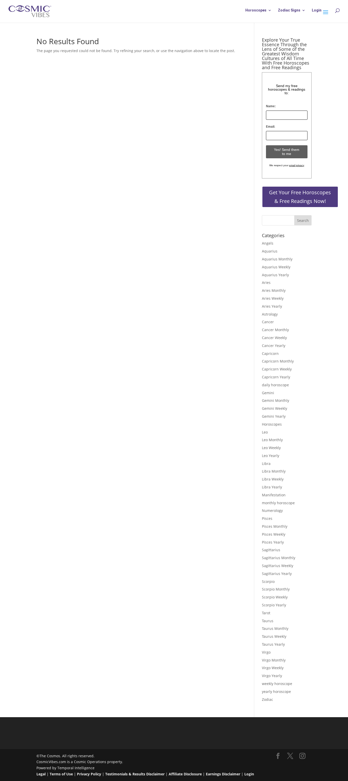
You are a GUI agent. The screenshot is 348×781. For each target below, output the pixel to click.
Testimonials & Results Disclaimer (135, 774)
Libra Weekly (273, 479)
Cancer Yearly (273, 345)
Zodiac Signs (289, 10)
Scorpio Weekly (275, 597)
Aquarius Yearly (275, 274)
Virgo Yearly (272, 675)
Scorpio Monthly (276, 589)
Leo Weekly (271, 447)
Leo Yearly (270, 455)
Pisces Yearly (273, 542)
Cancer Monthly (275, 329)
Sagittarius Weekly (277, 565)
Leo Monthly (272, 439)
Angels (267, 243)
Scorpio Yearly (274, 605)
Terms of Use (61, 774)
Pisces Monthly (274, 526)
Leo (265, 432)
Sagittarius (271, 549)
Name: (271, 106)
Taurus (267, 620)
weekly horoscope (277, 683)
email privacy (296, 165)
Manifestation (274, 494)
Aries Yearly (272, 306)
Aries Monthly (274, 290)
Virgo (266, 652)
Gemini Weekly (274, 408)
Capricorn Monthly (278, 361)
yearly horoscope (276, 691)
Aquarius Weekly (276, 267)
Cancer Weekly (274, 337)
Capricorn (270, 353)
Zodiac (267, 699)
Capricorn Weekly (277, 369)
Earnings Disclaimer (223, 774)
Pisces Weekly (273, 534)
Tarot (266, 612)
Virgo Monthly (274, 660)
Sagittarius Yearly (277, 573)
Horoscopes (255, 10)
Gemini (268, 392)
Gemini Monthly (275, 400)
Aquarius (269, 251)
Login (317, 10)
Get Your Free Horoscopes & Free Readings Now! (300, 197)
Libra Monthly (274, 471)
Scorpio (268, 581)
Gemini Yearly (274, 416)
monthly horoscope (278, 502)
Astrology (270, 314)
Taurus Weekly (274, 636)
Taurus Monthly (275, 628)
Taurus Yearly (273, 644)
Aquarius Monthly (277, 259)
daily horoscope (275, 384)
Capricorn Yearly (276, 377)
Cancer (268, 321)
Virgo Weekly (273, 667)
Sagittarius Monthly (278, 557)
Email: (270, 126)
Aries (266, 282)
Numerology (272, 510)
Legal (41, 774)
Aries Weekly (273, 298)
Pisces (267, 518)
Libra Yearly (272, 487)
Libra (266, 463)
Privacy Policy (89, 774)
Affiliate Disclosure (185, 774)
